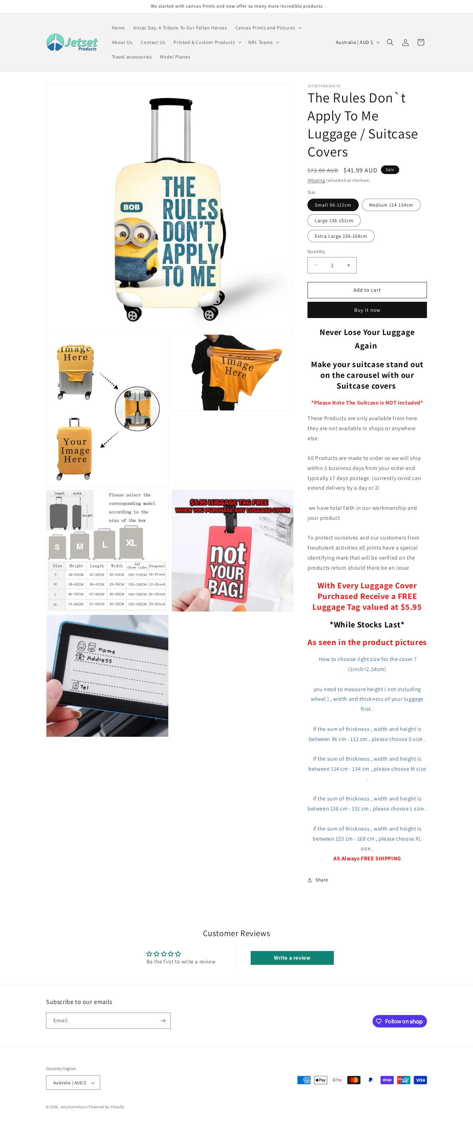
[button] (268, 27)
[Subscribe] (162, 1021)
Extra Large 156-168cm (341, 236)
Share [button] (321, 880)
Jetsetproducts (74, 1107)
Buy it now (367, 310)
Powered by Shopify (106, 1107)
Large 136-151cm (334, 220)
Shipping (316, 180)
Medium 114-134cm (391, 205)
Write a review (292, 957)
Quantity (316, 251)
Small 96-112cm (333, 205)
